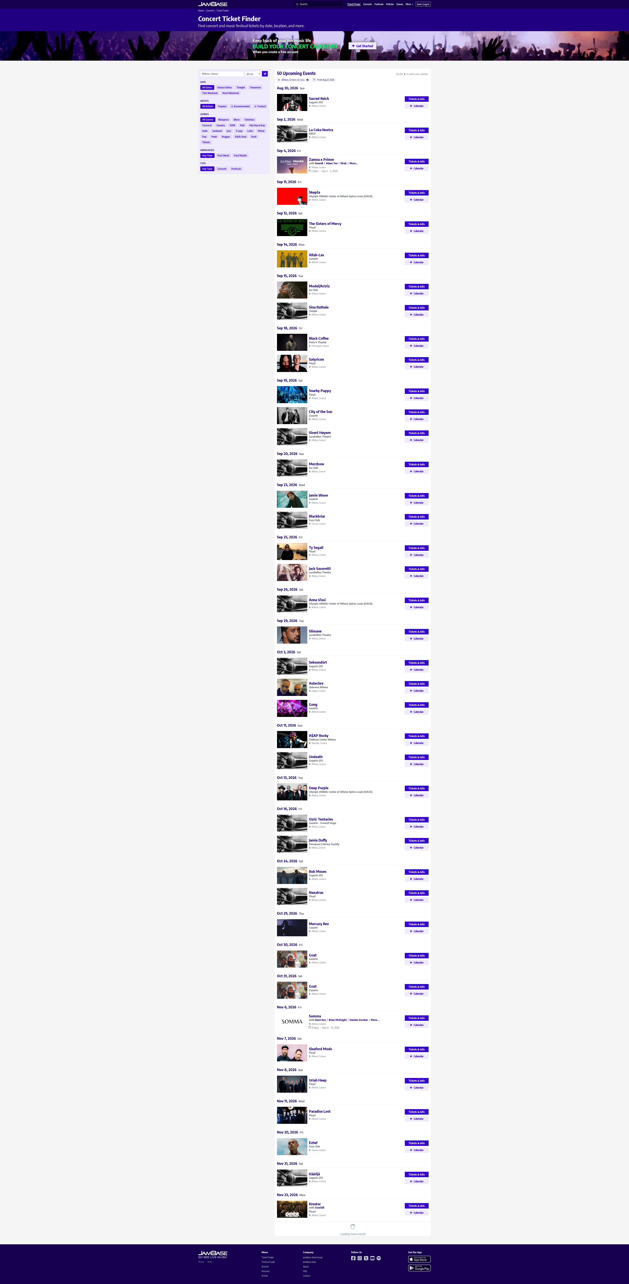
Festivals (236, 168)
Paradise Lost (320, 1111)
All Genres (207, 119)
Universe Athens (318, 687)
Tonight (241, 87)
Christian (249, 119)
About (306, 1266)
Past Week (223, 155)
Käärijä (314, 1174)
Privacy (201, 1262)
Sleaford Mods (320, 1048)
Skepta (314, 192)
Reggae (226, 136)
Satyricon (316, 359)
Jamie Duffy (318, 840)
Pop (204, 136)
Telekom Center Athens (322, 739)
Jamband (217, 130)
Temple (313, 311)
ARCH (312, 133)
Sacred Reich (319, 98)
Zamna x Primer (321, 159)
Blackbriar (317, 516)
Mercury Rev (319, 923)
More (408, 4)
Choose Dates (224, 87)
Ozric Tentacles (321, 819)
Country (221, 125)
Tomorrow (255, 87)
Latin (250, 130)
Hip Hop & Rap (257, 125)
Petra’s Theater (318, 342)
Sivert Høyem (320, 432)
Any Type (207, 168)
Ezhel (313, 1142)
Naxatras (316, 892)
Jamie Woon (318, 495)
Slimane (315, 631)
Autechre (316, 683)
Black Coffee (319, 338)
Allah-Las (316, 254)
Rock (254, 136)
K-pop (239, 130)
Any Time (207, 155)
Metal (261, 130)
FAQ (305, 1271)
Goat (313, 955)
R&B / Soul (240, 136)
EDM (232, 125)
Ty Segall (316, 547)
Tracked (261, 106)
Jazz (229, 130)
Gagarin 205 (316, 102)
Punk (214, 136)
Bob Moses (317, 871)
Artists (265, 1275)
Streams (265, 1271)
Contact (306, 1275)
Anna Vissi (317, 599)
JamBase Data (309, 1262)
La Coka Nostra (321, 129)
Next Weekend (231, 92)
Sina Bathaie (319, 307)
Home (201, 10)
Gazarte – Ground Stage (322, 823)
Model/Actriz (319, 286)
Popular (222, 106)
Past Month (240, 155)
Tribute (206, 142)
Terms (209, 1262)
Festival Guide (268, 1262)
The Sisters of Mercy (325, 223)
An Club (313, 290)
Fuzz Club (314, 520)
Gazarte (313, 258)
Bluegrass (223, 119)
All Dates (207, 87)
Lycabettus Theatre (320, 436)
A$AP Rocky (318, 735)
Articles (265, 1266)
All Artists (207, 106)
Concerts (210, 10)
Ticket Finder (268, 1257)
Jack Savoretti (320, 568)
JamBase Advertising (312, 1257)
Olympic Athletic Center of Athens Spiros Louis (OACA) (340, 196)
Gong (313, 704)
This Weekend (210, 92)
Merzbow (316, 463)
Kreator (315, 1204)
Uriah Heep (318, 1080)
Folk (242, 125)
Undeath (316, 756)
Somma (315, 1016)
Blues (237, 119)
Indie (205, 130)
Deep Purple (318, 787)
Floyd (312, 227)
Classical (206, 125)
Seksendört (318, 662)
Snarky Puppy (320, 390)
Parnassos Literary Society (324, 844)
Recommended (241, 106)
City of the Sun (320, 411)
